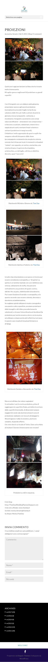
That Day (36, 203)
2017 (11, 612)
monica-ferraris (12, 34)
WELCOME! (23, 645)
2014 (11, 619)
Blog (30, 34)
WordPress (24, 659)
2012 (11, 627)
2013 (11, 623)
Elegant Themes (24, 656)
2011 (11, 631)
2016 (11, 616)
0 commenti (37, 34)
